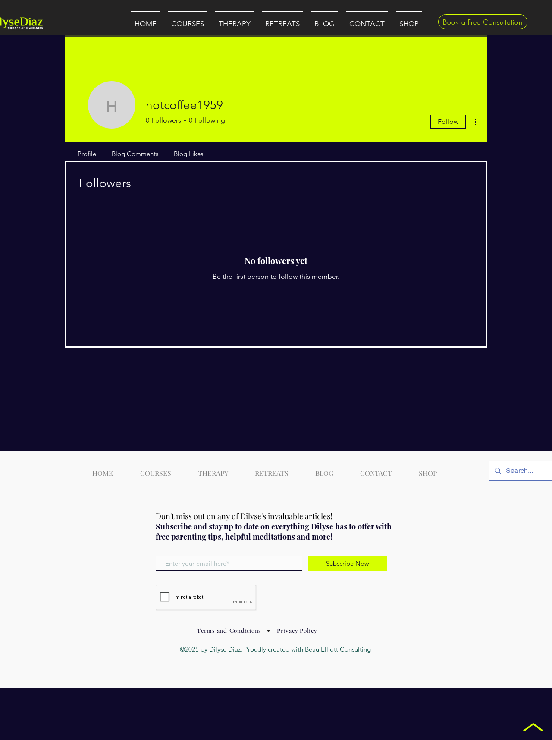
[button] (187, 19)
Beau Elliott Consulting (338, 649)
